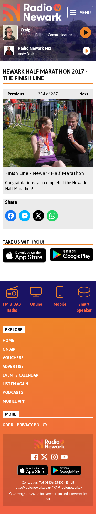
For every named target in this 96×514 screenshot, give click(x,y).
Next (81, 94)
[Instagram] (54, 458)
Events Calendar (20, 375)
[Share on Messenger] (24, 215)
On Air (9, 349)
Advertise (13, 366)
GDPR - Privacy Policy (25, 425)
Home (8, 340)
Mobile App (14, 401)
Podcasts (13, 392)
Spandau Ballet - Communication (46, 35)
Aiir (48, 499)
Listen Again (15, 383)
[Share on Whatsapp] (52, 215)
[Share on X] (38, 215)
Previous (13, 94)
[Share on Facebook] (10, 215)
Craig (25, 30)
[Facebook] (34, 458)
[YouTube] (64, 458)
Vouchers (13, 357)
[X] (44, 458)
